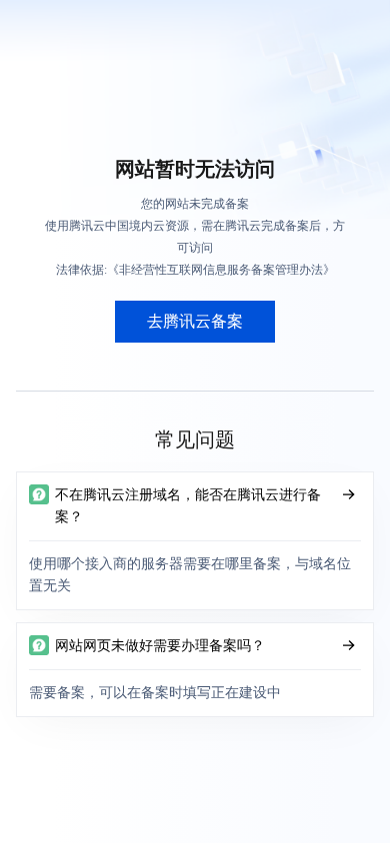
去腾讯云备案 (195, 321)
